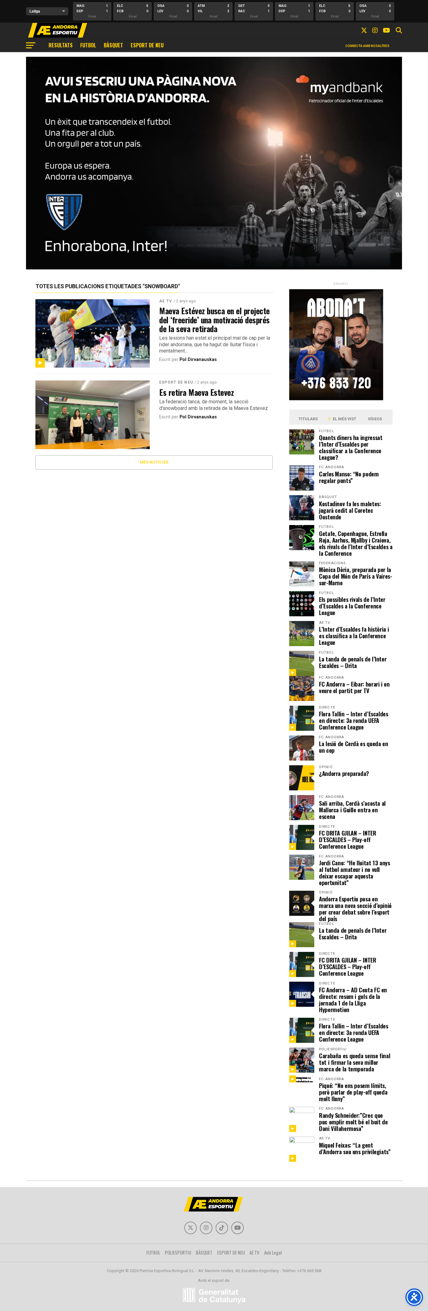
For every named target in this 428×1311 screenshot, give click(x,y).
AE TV (165, 301)
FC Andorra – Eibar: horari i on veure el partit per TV (354, 687)
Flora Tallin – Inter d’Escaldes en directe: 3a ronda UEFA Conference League (353, 720)
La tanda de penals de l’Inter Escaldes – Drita (352, 662)
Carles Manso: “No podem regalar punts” (349, 477)
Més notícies (154, 462)
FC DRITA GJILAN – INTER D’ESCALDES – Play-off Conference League (347, 839)
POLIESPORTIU (178, 1252)
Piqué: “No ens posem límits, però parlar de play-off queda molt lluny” (353, 1092)
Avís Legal (273, 1252)
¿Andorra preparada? (344, 773)
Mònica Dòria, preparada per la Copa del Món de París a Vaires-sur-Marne (355, 576)
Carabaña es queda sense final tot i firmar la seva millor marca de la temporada (354, 1062)
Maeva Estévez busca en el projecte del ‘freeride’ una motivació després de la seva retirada (214, 319)
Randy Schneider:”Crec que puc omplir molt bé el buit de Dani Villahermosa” (353, 1122)
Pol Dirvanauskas (198, 359)
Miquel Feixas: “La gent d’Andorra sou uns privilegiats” (355, 1148)
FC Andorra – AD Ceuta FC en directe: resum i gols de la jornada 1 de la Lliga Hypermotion (353, 999)
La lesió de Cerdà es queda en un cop (353, 746)
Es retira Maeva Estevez (196, 392)
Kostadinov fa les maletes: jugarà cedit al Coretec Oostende (350, 510)
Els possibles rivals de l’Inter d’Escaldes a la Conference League (352, 606)
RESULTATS (61, 45)
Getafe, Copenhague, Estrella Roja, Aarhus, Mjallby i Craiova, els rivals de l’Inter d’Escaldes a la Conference (356, 543)
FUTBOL (88, 45)
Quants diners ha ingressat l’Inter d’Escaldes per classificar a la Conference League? (350, 447)
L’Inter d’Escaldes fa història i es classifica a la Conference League (354, 635)
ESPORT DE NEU (147, 45)
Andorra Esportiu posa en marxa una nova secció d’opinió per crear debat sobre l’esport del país (355, 908)
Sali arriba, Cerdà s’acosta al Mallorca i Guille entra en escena (352, 809)
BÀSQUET (113, 45)
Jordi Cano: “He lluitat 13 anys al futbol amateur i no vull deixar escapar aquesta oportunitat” (354, 872)
